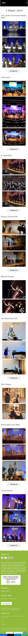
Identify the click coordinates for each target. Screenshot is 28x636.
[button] (26, 3)
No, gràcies (18, 633)
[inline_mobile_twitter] (10, 635)
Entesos (9, 633)
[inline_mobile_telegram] (17, 635)
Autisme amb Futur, (6, 564)
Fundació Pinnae (5, 591)
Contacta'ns (7, 603)
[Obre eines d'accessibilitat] (25, 633)
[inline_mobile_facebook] (3, 635)
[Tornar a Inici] (3, 3)
